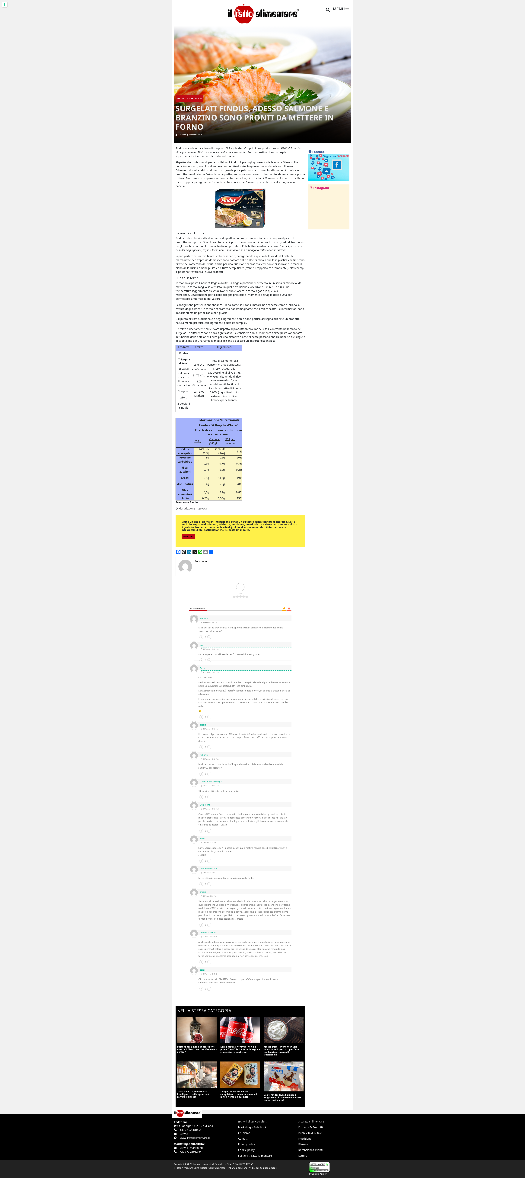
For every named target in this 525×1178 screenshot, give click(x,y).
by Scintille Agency (317, 1174)
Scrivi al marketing (191, 1148)
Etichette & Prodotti (310, 1127)
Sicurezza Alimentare (311, 1121)
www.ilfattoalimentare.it (195, 1138)
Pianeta (303, 1144)
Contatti (243, 1138)
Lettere (302, 1155)
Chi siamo (244, 1133)
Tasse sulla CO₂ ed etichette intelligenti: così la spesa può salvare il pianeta (193, 1094)
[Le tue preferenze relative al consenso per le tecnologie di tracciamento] (4, 4)
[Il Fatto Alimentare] (262, 13)
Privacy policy (246, 1144)
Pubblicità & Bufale (310, 1133)
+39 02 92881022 (190, 1130)
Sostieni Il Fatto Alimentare (255, 1155)
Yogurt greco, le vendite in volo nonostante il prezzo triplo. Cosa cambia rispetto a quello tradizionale (281, 1050)
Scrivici (184, 1134)
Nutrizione (304, 1138)
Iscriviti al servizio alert (252, 1121)
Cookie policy (246, 1150)
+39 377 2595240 (190, 1152)
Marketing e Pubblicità (252, 1127)
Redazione (181, 134)
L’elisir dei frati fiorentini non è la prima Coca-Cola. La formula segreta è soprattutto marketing (240, 1049)
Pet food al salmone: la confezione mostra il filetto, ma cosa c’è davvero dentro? (197, 1049)
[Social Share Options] (312, 225)
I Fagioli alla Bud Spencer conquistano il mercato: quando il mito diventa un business (238, 1094)
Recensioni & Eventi (310, 1150)
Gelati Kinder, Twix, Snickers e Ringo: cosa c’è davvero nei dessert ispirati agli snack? (282, 1097)
